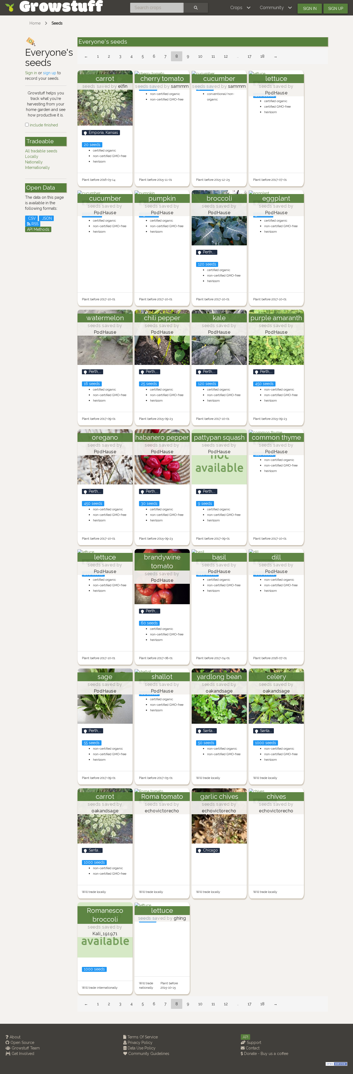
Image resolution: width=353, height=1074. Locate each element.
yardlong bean (219, 677)
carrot (105, 79)
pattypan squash (219, 437)
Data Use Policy (141, 1048)
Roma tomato (162, 796)
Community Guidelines (148, 1053)
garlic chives (219, 796)
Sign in (310, 8)
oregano (105, 437)
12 (226, 56)
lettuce (276, 79)
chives (276, 796)
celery (276, 677)
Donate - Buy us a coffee (265, 1053)
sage (105, 677)
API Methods (38, 229)
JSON (46, 218)
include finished (43, 125)
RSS (34, 224)
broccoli (219, 198)
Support (253, 1042)
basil (219, 557)
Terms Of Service (142, 1037)
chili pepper (162, 318)
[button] (240, 8)
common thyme (276, 437)
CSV (31, 218)
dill (276, 557)
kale (219, 318)
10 (200, 56)
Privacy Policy (140, 1042)
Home (35, 23)
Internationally (37, 167)
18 (262, 56)
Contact (252, 1048)
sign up (49, 73)
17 (249, 56)
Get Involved (22, 1053)
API (245, 1037)
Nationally (34, 162)
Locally (31, 156)
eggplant (276, 198)
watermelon (105, 318)
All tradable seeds (41, 151)
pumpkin (162, 198)
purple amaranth (276, 318)
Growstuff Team (25, 1048)
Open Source (21, 1042)
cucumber (219, 79)
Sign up (335, 8)
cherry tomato (162, 79)
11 (213, 56)
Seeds (57, 23)
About (14, 1037)
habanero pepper (162, 437)
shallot (162, 677)
